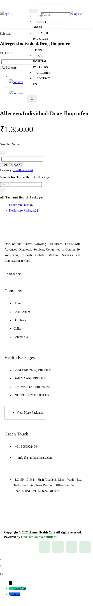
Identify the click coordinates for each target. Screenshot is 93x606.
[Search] (42, 21)
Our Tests (38, 47)
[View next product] (10, 87)
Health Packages (40, 36)
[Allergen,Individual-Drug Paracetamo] (16, 93)
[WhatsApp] (10, 588)
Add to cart (9, 67)
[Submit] (3, 190)
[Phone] (10, 594)
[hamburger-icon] (33, 11)
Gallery (43, 72)
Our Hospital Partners (40, 61)
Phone (16, 594)
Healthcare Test (23, 170)
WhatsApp (19, 588)
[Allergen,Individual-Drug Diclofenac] (16, 82)
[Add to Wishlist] (3, 153)
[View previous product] (10, 76)
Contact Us (41, 81)
